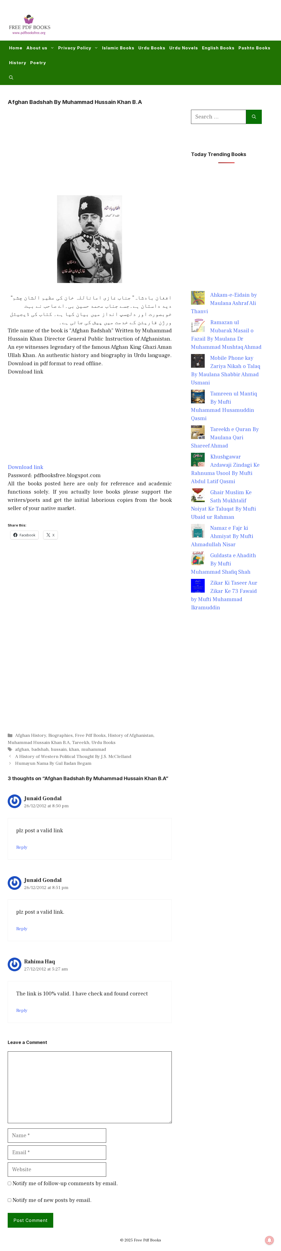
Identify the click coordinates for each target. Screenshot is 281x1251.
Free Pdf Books (90, 735)
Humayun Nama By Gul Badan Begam (53, 763)
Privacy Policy (74, 47)
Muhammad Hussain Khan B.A (39, 743)
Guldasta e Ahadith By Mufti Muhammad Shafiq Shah (223, 564)
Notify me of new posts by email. (52, 1200)
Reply (21, 847)
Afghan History (30, 735)
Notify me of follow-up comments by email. (65, 1183)
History (17, 62)
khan (74, 749)
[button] (11, 77)
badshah (40, 749)
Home (16, 47)
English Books (218, 47)
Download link (25, 467)
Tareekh (80, 743)
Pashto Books (254, 47)
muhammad (93, 749)
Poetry (38, 62)
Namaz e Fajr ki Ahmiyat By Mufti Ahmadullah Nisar (222, 536)
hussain (59, 749)
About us (36, 47)
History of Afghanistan (130, 735)
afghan (22, 749)
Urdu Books (151, 47)
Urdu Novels (183, 47)
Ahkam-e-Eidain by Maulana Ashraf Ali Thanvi (224, 303)
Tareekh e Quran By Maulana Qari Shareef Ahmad (225, 437)
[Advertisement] (173, 23)
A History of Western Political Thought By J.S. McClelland (73, 757)
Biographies (60, 735)
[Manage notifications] (269, 1240)
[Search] (254, 117)
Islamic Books (118, 47)
